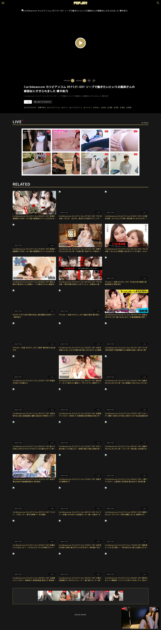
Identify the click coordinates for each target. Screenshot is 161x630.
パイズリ (88, 107)
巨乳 (104, 107)
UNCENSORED (31, 107)
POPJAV (83, 615)
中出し (97, 107)
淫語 (110, 107)
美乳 (117, 107)
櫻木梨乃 (42, 107)
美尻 (123, 107)
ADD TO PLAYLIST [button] (44, 102)
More (146, 123)
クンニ (65, 107)
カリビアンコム (54, 107)
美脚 (129, 107)
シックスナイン (76, 107)
